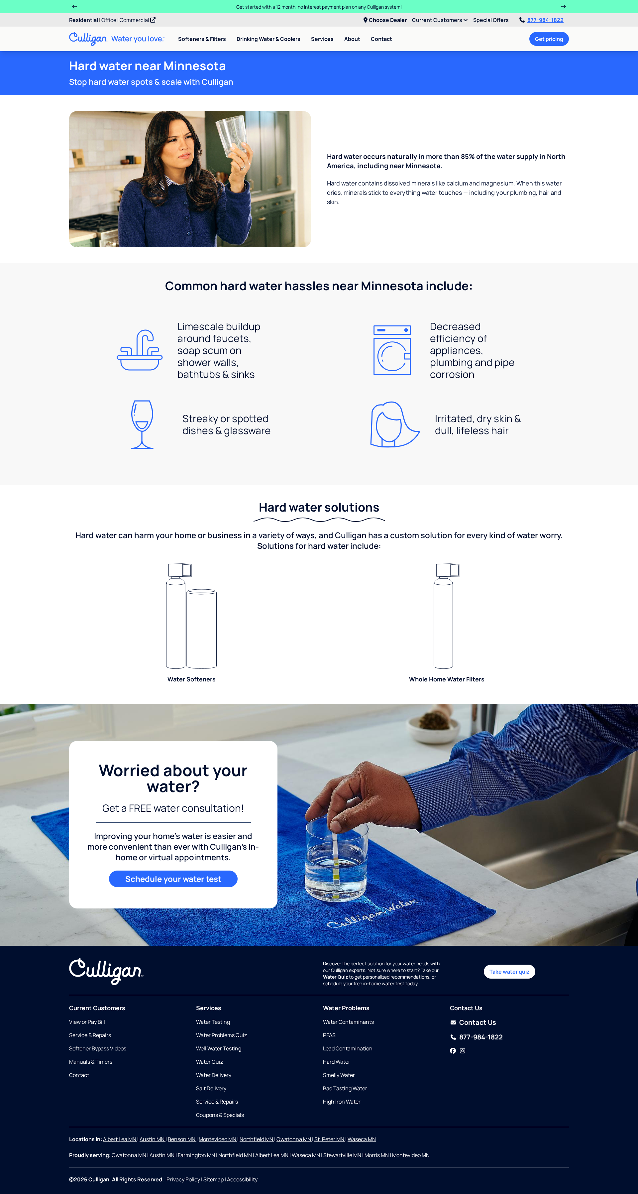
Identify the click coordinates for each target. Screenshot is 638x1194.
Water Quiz (209, 1061)
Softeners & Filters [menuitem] (202, 39)
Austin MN (152, 1139)
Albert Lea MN (120, 1139)
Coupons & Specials (220, 1115)
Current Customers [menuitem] (437, 20)
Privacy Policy (183, 1179)
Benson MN (182, 1139)
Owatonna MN (294, 1139)
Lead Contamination (347, 1048)
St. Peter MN (329, 1139)
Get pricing (549, 39)
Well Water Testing (218, 1048)
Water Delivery (213, 1075)
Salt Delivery (211, 1088)
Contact (381, 39)
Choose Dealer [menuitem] (388, 20)
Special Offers (491, 20)
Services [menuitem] (322, 39)
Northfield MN (257, 1139)
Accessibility (242, 1179)
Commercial (135, 20)
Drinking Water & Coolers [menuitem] (268, 39)
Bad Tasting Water (345, 1088)
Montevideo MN (218, 1139)
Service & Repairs (90, 1035)
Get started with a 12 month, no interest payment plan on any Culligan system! (319, 7)
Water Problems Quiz (221, 1035)
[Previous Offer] (74, 7)
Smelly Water (339, 1075)
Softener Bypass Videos (97, 1048)
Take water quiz (509, 971)
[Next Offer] (563, 7)
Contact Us (477, 1022)
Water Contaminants (348, 1021)
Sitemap (213, 1179)
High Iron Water (342, 1101)
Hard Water (336, 1061)
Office (108, 20)
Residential (83, 20)
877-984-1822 (545, 20)
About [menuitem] (352, 39)
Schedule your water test (173, 878)
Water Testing (213, 1021)
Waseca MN (362, 1139)
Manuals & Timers (90, 1061)
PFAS (329, 1035)
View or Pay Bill (87, 1021)
